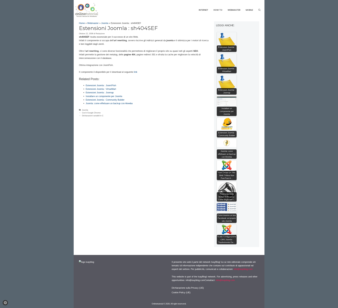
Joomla (104, 23)
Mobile (249, 9)
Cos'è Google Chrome (91, 113)
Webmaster (234, 9)
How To (217, 9)
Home (82, 23)
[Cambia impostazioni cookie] (5, 302)
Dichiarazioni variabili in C (92, 116)
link (135, 72)
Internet (203, 9)
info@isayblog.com (243, 269)
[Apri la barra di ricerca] (259, 10)
